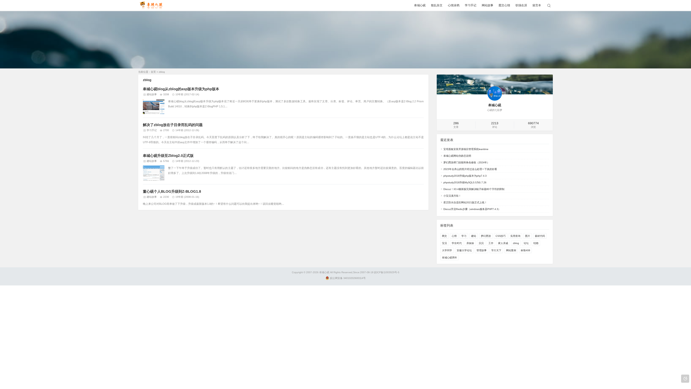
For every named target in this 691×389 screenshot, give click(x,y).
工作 (490, 243)
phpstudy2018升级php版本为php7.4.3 (465, 175)
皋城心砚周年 (449, 257)
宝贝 (444, 243)
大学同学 (447, 250)
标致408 (525, 250)
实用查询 (515, 235)
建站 (473, 235)
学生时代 (457, 243)
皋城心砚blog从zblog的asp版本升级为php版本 (181, 89)
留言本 (536, 5)
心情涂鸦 (453, 5)
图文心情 (504, 5)
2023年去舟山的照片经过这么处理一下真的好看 (470, 169)
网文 (444, 235)
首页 (153, 71)
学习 (463, 235)
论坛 (526, 243)
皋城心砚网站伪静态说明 (457, 155)
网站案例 (511, 250)
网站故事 (487, 5)
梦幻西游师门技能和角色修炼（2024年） (466, 162)
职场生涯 (521, 5)
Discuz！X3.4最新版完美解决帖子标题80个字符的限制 (473, 189)
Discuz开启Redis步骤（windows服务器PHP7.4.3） (472, 209)
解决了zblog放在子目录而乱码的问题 (173, 125)
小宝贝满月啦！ (452, 195)
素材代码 (540, 235)
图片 (527, 235)
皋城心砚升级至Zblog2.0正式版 (168, 156)
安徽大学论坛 (464, 250)
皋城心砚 (420, 5)
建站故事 (152, 94)
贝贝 (481, 243)
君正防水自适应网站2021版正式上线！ (465, 202)
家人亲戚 (503, 243)
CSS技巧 (501, 235)
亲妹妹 (470, 243)
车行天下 (496, 250)
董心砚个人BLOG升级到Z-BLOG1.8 (172, 191)
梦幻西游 (486, 235)
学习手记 (470, 5)
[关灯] (685, 379)
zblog (516, 243)
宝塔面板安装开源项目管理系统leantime (465, 149)
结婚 (535, 243)
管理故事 (482, 250)
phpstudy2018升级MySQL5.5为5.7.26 (464, 182)
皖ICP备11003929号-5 (386, 272)
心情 (454, 235)
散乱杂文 (436, 5)
